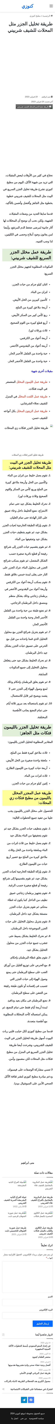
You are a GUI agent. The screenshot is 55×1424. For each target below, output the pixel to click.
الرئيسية (47, 16)
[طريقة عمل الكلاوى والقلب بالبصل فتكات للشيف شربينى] (41, 1218)
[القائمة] (51, 7)
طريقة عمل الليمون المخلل (31, 381)
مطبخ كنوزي (35, 16)
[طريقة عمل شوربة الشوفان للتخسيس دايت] (14, 1218)
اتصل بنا (14, 1418)
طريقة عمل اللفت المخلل (32, 396)
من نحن (23, 1418)
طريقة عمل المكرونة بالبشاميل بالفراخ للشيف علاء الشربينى (42, 1200)
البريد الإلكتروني (46, 1310)
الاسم (50, 1296)
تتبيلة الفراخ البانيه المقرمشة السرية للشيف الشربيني (15, 1200)
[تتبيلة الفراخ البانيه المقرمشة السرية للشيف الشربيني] (14, 1187)
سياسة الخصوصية (36, 1418)
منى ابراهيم (46, 97)
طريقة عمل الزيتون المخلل (31, 411)
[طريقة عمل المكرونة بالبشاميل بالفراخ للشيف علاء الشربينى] (41, 1187)
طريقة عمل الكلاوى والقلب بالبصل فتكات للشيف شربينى (43, 1231)
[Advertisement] (27, 64)
